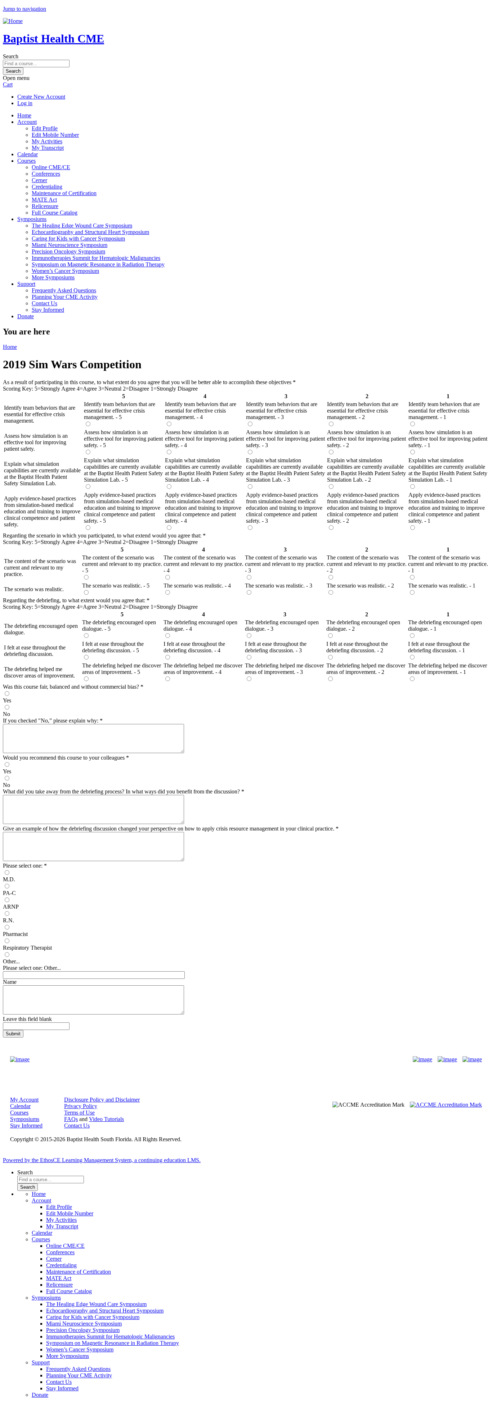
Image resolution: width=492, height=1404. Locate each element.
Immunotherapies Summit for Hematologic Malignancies (96, 258)
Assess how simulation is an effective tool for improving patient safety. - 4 (204, 438)
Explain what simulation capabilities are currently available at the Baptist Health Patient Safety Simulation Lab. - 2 (366, 470)
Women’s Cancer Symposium (65, 271)
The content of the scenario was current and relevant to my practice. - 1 (448, 563)
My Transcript (48, 148)
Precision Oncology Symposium (68, 251)
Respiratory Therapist (27, 948)
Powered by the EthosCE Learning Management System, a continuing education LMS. (102, 1160)
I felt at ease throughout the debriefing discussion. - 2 (357, 647)
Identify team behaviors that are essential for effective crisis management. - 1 (444, 410)
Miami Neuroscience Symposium (69, 245)
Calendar (27, 154)
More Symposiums (53, 277)
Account (27, 122)
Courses (26, 161)
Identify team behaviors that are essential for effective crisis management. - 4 (200, 410)
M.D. (9, 879)
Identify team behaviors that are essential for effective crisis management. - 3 (281, 410)
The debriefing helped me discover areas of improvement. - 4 (203, 668)
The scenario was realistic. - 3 (278, 585)
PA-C (9, 893)
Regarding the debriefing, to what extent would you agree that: (75, 600)
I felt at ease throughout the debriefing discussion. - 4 (194, 647)
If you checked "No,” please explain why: (51, 720)
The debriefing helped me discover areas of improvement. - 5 (121, 668)
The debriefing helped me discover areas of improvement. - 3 (284, 668)
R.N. (8, 920)
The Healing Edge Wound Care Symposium (82, 225)
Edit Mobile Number (55, 135)
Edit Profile (45, 128)
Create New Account (41, 97)
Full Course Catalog (54, 213)
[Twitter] (447, 1059)
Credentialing (47, 187)
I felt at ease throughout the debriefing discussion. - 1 (439, 647)
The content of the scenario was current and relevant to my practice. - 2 (367, 563)
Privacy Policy (80, 1106)
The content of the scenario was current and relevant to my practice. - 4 (203, 563)
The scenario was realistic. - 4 (197, 585)
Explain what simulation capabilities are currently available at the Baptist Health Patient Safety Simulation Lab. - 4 (204, 470)
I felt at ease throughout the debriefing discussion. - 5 (113, 647)
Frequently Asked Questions (64, 290)
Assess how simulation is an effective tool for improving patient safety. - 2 (366, 438)
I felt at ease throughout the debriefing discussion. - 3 (276, 647)
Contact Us (44, 303)
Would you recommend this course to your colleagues (64, 758)
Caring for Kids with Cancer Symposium (78, 238)
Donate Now (223, 1059)
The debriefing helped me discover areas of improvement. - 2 (365, 668)
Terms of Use (79, 1113)
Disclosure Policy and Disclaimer (102, 1100)
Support (26, 284)
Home (24, 115)
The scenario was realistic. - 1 (441, 585)
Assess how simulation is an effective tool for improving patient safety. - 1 (447, 438)
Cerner (39, 180)
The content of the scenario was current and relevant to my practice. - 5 (122, 563)
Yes (7, 700)
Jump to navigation (24, 9)
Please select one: (23, 866)
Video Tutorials (106, 1119)
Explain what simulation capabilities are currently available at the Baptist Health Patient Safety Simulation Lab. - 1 (447, 470)
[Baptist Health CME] (20, 1059)
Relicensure (45, 206)
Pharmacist (15, 934)
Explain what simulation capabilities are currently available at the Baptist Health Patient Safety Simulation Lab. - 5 (123, 470)
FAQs (71, 1119)
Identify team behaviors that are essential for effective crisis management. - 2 (362, 410)
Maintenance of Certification (64, 193)
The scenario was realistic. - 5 (115, 585)
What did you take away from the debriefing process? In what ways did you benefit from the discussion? (121, 791)
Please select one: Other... (32, 968)
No (6, 714)
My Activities (47, 141)
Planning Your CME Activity (65, 297)
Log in (24, 103)
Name (10, 982)
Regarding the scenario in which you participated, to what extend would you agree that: (103, 535)
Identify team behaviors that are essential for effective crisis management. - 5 (119, 410)
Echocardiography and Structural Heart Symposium (90, 232)
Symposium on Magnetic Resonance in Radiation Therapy (98, 264)
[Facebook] (422, 1059)
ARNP (11, 907)
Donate (25, 316)
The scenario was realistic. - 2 (360, 585)
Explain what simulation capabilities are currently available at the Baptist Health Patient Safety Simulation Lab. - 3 (285, 470)
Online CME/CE (51, 167)
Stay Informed (48, 310)
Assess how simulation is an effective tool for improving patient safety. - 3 (285, 438)
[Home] (13, 21)
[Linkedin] (472, 1059)
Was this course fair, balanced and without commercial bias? (71, 687)
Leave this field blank (27, 1019)
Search (10, 56)
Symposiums (31, 219)
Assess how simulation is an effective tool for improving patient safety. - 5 (123, 438)
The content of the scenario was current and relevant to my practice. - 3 (285, 563)
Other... (11, 961)
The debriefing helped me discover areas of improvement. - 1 (447, 668)
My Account (24, 1100)
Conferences (46, 174)
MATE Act (44, 200)
